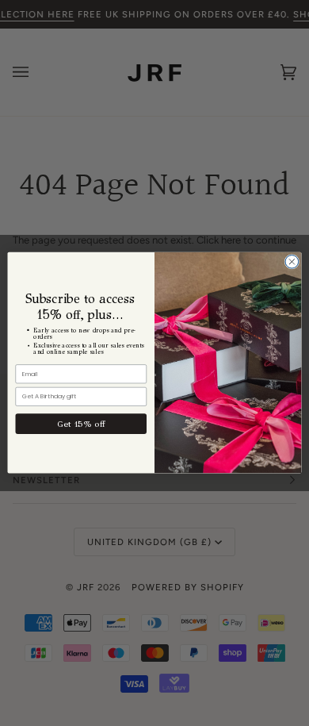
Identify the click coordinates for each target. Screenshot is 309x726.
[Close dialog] (292, 262)
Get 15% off (81, 423)
